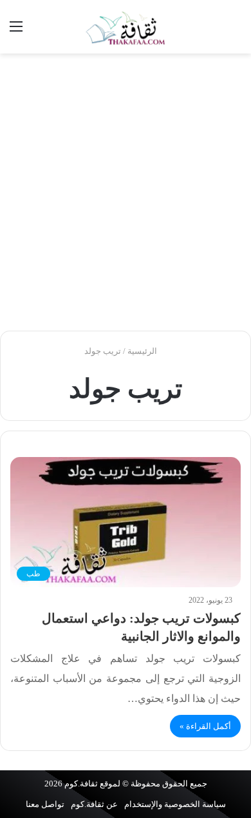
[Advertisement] (125, 192)
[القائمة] (16, 31)
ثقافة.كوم (81, 783)
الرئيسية (143, 351)
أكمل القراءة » (205, 726)
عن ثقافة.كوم (94, 804)
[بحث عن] (234, 31)
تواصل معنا (45, 804)
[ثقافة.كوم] (125, 26)
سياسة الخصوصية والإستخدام (175, 804)
